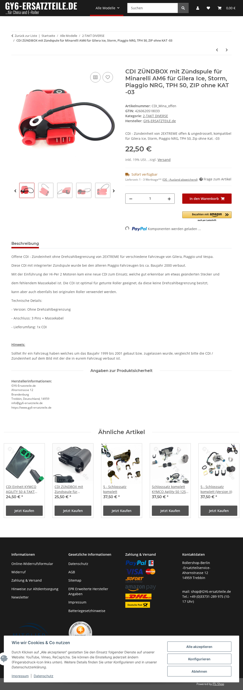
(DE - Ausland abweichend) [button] (180, 180)
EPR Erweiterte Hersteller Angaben (88, 591)
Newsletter (20, 597)
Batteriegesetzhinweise (86, 610)
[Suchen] (183, 8)
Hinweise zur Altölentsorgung (34, 589)
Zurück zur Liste (26, 36)
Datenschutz (43, 676)
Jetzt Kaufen (24, 510)
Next (114, 191)
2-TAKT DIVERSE (155, 116)
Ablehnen (199, 671)
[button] (207, 216)
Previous (15, 191)
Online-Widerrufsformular (32, 563)
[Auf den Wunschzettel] (108, 77)
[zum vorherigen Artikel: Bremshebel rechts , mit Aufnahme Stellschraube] (217, 50)
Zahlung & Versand (26, 580)
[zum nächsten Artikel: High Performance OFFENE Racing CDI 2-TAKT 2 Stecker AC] (227, 50)
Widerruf (18, 572)
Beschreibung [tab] (25, 243)
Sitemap (74, 580)
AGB (71, 572)
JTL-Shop (218, 684)
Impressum (20, 676)
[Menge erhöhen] (169, 198)
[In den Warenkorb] (15, 65)
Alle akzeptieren (199, 647)
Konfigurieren (199, 659)
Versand (164, 159)
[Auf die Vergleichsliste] (95, 77)
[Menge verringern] (131, 198)
